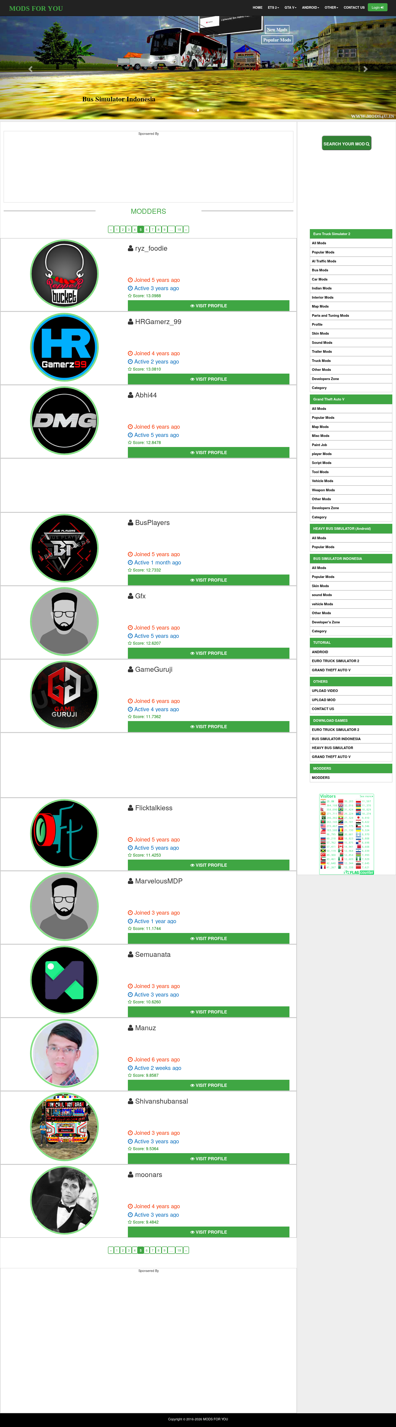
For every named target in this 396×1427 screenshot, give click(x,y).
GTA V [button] (289, 7)
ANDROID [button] (309, 7)
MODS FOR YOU (36, 8)
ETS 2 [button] (272, 7)
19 (179, 229)
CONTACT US (354, 7)
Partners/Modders (87, 62)
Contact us (119, 31)
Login (376, 7)
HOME (257, 7)
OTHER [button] (330, 7)
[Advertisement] (148, 170)
